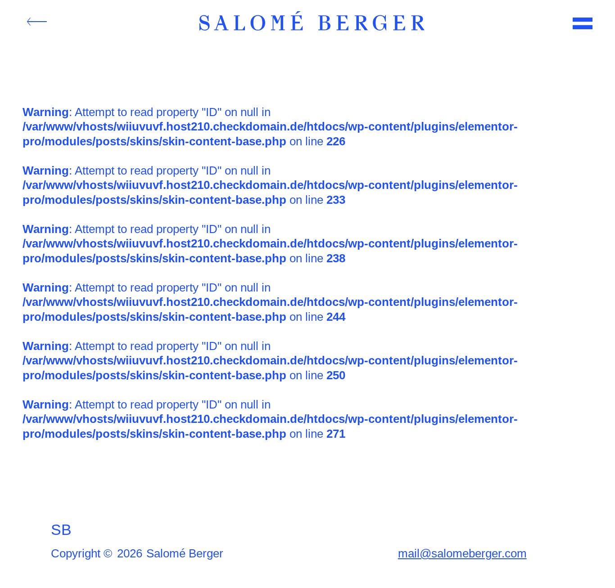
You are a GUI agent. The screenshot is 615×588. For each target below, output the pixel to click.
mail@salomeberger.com (462, 553)
